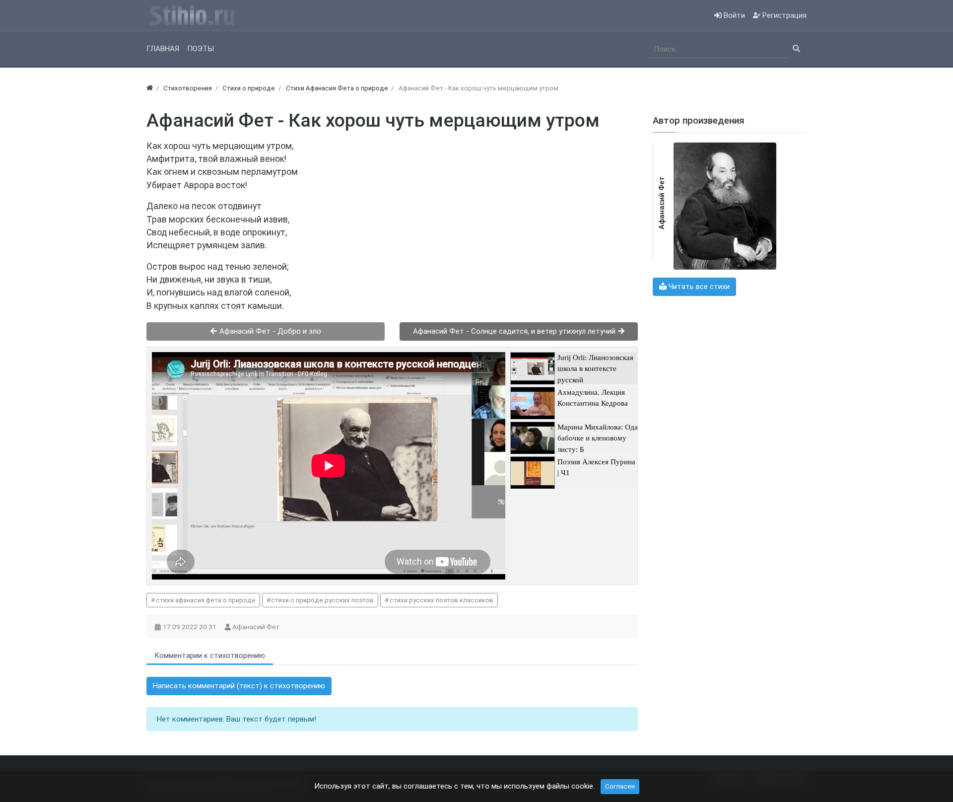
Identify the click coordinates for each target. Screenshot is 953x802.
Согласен (620, 786)
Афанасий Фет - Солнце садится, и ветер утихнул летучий (515, 331)
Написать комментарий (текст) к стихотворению (239, 685)
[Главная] (149, 88)
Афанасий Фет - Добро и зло (269, 331)
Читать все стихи (698, 286)
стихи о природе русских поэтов (322, 600)
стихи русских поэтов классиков (441, 600)
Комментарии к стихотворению (209, 655)
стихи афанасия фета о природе (206, 600)
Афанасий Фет (256, 627)
